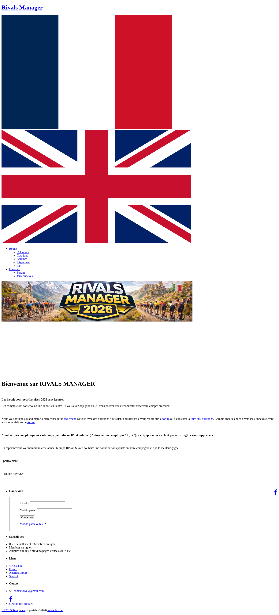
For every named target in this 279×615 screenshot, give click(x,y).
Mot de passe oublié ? (33, 524)
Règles (13, 248)
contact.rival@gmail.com (29, 590)
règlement (70, 418)
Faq (19, 265)
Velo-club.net (55, 610)
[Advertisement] (139, 349)
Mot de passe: (28, 510)
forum (165, 418)
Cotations (22, 255)
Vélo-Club (15, 565)
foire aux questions (202, 418)
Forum (21, 272)
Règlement (23, 262)
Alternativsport (18, 572)
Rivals (22, 7)
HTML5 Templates (13, 610)
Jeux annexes (25, 276)
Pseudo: (24, 503)
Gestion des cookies (21, 603)
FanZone (14, 269)
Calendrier (23, 252)
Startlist (13, 576)
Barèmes (22, 259)
